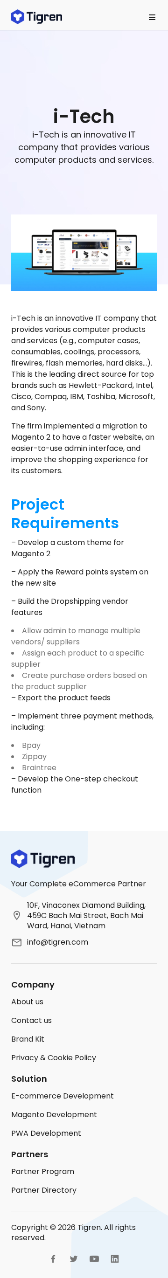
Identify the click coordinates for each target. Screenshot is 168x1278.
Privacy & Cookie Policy (53, 1057)
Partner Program (42, 1171)
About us (27, 1001)
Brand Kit (27, 1039)
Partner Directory (44, 1190)
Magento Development (54, 1114)
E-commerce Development (62, 1096)
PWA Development (46, 1133)
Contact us (31, 1020)
